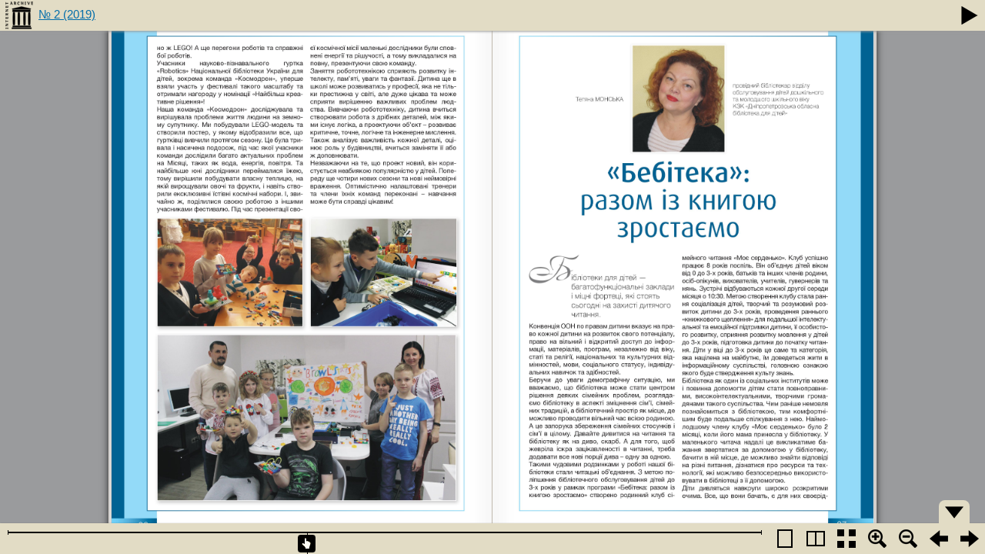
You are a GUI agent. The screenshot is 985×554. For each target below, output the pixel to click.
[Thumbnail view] (846, 538)
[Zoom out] (908, 538)
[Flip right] (969, 538)
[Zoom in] (877, 538)
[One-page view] (785, 538)
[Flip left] (938, 538)
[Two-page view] (815, 538)
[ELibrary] (19, 15)
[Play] (969, 15)
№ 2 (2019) (66, 14)
